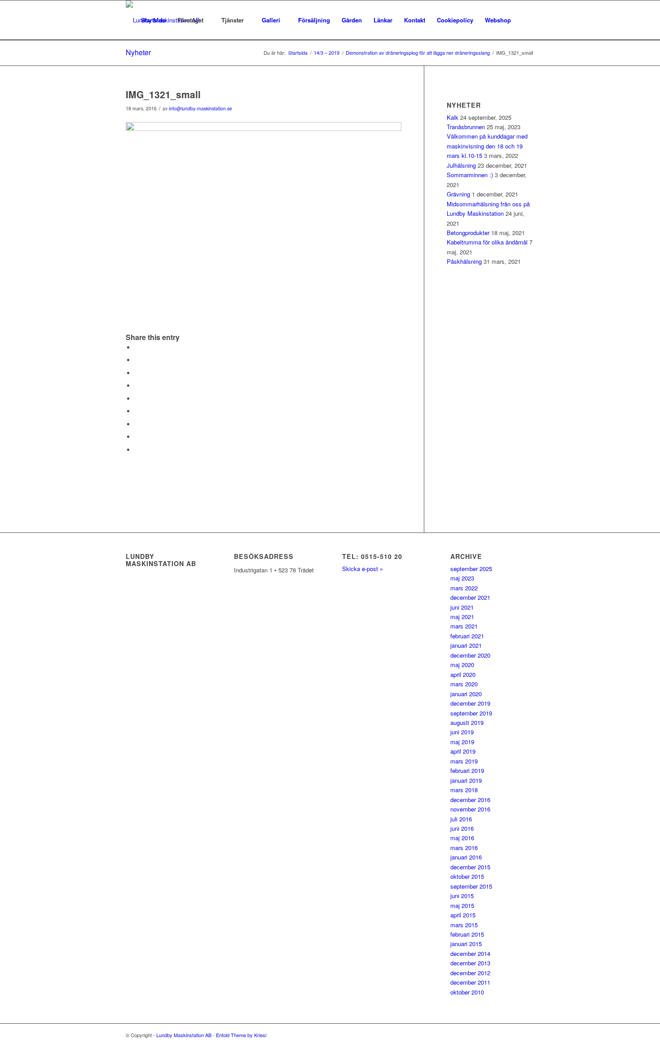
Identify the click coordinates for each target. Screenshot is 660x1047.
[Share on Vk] (137, 424)
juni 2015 (462, 895)
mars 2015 (464, 924)
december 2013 (470, 963)
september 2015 (471, 886)
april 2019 (462, 751)
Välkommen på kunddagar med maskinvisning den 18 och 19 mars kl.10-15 (487, 146)
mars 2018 (464, 789)
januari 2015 (466, 943)
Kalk (452, 117)
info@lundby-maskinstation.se (200, 108)
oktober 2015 (467, 876)
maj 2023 (462, 578)
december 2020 (470, 655)
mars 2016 (464, 847)
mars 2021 (464, 626)
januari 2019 (466, 780)
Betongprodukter (468, 232)
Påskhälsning (464, 261)
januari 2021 (466, 645)
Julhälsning (461, 165)
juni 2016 (462, 828)
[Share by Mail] (137, 449)
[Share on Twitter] (137, 360)
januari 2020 (466, 693)
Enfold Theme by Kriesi (241, 1034)
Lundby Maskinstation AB (183, 1034)
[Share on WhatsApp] (137, 373)
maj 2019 (462, 741)
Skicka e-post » (362, 568)
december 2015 (470, 867)
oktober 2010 (467, 992)
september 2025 (471, 568)
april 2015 (462, 915)
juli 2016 (461, 819)
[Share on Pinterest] (137, 385)
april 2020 (462, 674)
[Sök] (525, 20)
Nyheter (138, 52)
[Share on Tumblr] (137, 411)
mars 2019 (464, 761)
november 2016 (470, 809)
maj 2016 (462, 837)
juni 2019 (462, 732)
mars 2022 (464, 588)
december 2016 (470, 799)
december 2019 (470, 703)
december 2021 (470, 597)
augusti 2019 (467, 722)
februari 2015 (467, 934)
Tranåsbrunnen (466, 126)
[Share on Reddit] (137, 436)
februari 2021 (467, 636)
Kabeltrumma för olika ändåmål (487, 242)
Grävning (458, 194)
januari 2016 (466, 857)
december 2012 (470, 972)
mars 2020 (464, 684)
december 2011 (470, 982)
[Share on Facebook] (137, 347)
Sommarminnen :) (470, 174)
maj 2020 (462, 664)
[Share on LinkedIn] (137, 398)
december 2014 (470, 953)
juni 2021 (462, 607)
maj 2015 (462, 905)
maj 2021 (462, 616)
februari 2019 (467, 770)
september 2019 (471, 713)
